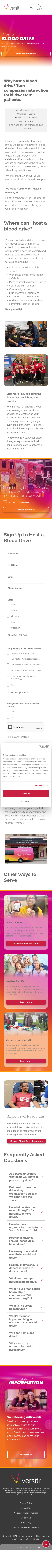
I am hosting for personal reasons (26, 659)
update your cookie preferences (26, 119)
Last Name (12, 565)
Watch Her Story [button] (26, 509)
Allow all (26, 793)
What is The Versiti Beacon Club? (21, 1307)
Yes (12, 711)
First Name (12, 553)
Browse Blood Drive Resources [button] (26, 1141)
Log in (39, 9)
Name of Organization (17, 692)
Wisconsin (15, 628)
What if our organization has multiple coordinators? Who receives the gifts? (24, 1293)
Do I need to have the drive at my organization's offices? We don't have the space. (23, 1194)
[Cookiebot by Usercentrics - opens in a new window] (38, 746)
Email (10, 577)
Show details (39, 786)
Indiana (14, 610)
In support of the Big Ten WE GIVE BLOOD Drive (26, 677)
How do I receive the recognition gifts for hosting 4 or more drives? (22, 1212)
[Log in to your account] (39, 6)
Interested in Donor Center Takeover (27, 670)
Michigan (15, 616)
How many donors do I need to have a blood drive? (23, 1254)
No (12, 717)
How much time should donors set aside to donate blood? (23, 1268)
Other (13, 685)
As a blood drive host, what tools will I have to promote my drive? (24, 1177)
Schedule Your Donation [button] (26, 943)
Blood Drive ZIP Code (17, 635)
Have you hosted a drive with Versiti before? (23, 705)
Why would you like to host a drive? (24, 648)
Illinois (13, 604)
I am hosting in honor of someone (26, 665)
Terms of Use (26, 1508)
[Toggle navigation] (47, 7)
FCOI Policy (26, 1523)
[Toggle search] (31, 7)
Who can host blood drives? (21, 1334)
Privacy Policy (26, 1503)
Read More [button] (26, 1454)
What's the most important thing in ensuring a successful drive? (23, 1320)
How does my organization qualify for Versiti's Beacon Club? (24, 1227)
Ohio (13, 622)
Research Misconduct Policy (26, 1527)
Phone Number (14, 588)
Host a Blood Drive (26, 53)
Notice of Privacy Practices (26, 1513)
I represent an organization (22, 653)
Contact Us (26, 1518)
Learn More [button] (26, 1002)
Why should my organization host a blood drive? (21, 1346)
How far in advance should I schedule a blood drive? (21, 1241)
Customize (24, 801)
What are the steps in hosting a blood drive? (23, 1280)
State (10, 600)
